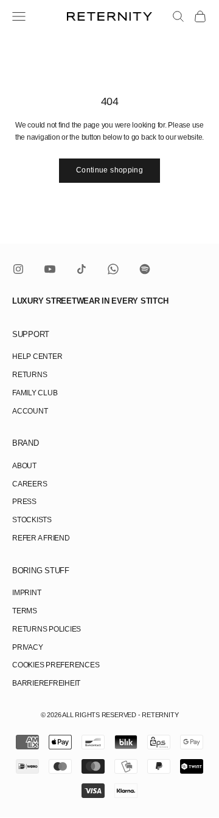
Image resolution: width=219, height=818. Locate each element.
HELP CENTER (37, 356)
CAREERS (29, 484)
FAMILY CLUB (34, 393)
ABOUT (24, 466)
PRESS (24, 501)
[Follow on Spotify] (145, 269)
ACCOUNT (29, 411)
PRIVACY (27, 647)
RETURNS (29, 374)
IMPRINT (26, 592)
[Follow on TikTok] (81, 269)
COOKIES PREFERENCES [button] (55, 665)
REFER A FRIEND (41, 538)
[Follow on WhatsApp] (113, 269)
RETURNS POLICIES (46, 629)
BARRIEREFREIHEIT (46, 683)
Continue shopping (109, 170)
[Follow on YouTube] (50, 269)
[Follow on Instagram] (18, 269)
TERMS (24, 611)
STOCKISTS (32, 520)
